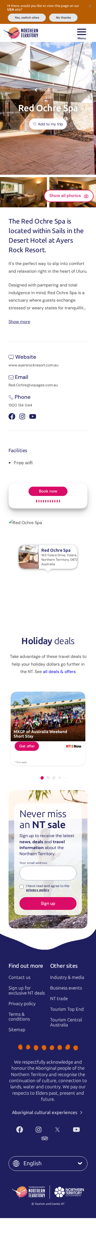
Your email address (33, 863)
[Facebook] (19, 1129)
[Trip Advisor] (44, 1138)
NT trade (59, 998)
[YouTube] (76, 1129)
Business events (66, 988)
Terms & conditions (19, 1017)
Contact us (19, 977)
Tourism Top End (67, 1009)
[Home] (21, 33)
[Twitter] (57, 1129)
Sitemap (17, 1029)
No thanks (63, 17)
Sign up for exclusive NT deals (27, 990)
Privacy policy (22, 1003)
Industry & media (67, 977)
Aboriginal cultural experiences (45, 1112)
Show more (19, 321)
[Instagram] (38, 1129)
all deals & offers (59, 671)
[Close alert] (90, 6)
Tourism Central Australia (66, 1022)
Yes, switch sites (27, 17)
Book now (48, 491)
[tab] (42, 778)
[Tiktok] (63, 1138)
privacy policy (37, 890)
